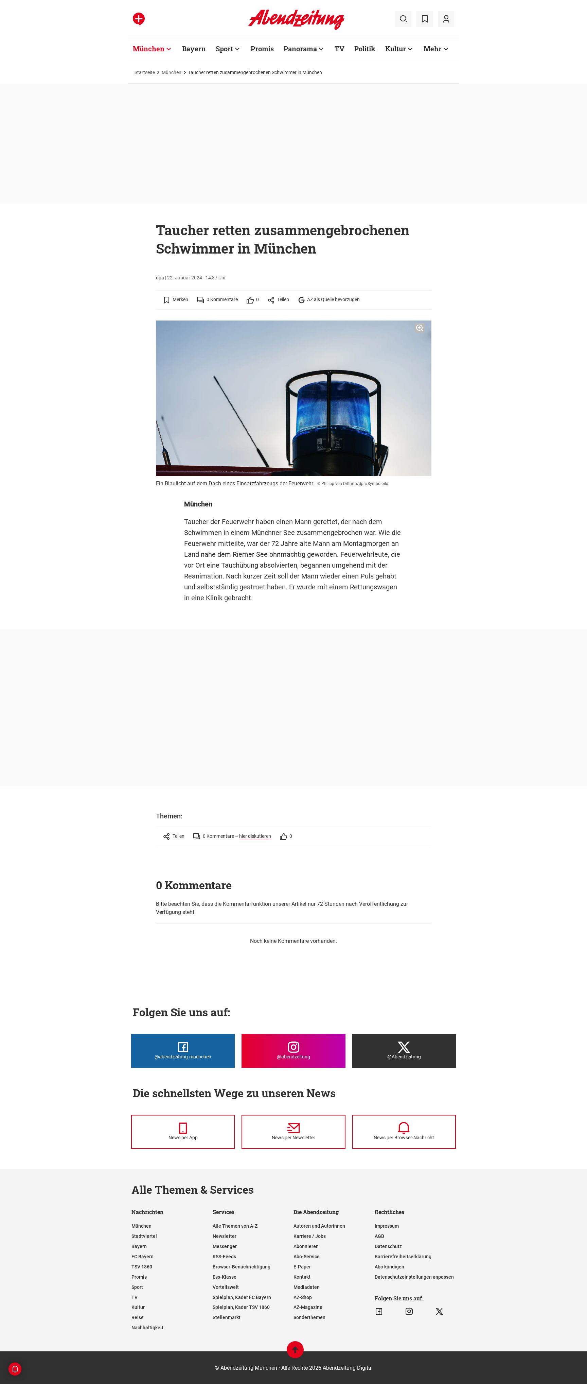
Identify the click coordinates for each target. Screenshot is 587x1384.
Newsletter (224, 1236)
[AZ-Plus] (139, 19)
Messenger (225, 1246)
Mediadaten (307, 1287)
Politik (364, 48)
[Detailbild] (420, 328)
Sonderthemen (309, 1317)
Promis (262, 48)
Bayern (194, 48)
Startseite (145, 72)
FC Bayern (142, 1256)
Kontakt (302, 1277)
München (148, 48)
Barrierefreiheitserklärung (403, 1256)
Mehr (433, 48)
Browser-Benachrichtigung (241, 1266)
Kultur (395, 48)
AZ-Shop (303, 1297)
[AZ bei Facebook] (379, 1311)
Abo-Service (307, 1256)
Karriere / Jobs (310, 1236)
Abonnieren (306, 1246)
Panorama (300, 48)
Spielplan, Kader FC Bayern (242, 1297)
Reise (137, 1317)
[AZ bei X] (439, 1311)
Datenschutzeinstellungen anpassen (414, 1277)
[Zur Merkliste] (424, 19)
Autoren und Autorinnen (319, 1226)
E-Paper (302, 1266)
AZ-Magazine (308, 1307)
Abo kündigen (389, 1266)
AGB (379, 1236)
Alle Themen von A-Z (235, 1226)
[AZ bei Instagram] (409, 1311)
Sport (224, 48)
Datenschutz (388, 1246)
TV (339, 48)
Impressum (387, 1226)
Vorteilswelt (226, 1287)
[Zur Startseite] (296, 28)
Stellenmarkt (227, 1317)
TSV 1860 (141, 1266)
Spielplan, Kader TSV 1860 (241, 1307)
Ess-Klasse (224, 1277)
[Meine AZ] (446, 19)
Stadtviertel (144, 1236)
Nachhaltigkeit (147, 1327)
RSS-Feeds (224, 1256)
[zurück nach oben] (295, 1353)
